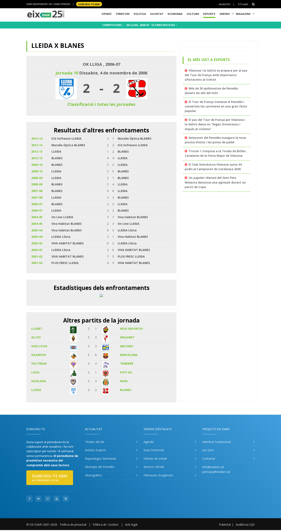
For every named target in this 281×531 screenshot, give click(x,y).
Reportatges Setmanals (100, 458)
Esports (209, 14)
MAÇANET (127, 337)
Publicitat (225, 524)
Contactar (208, 458)
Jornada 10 (67, 73)
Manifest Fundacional (216, 442)
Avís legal (131, 524)
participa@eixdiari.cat (216, 472)
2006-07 (36, 204)
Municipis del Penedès (99, 467)
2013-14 (36, 138)
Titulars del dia (94, 442)
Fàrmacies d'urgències (158, 475)
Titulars (243, 4)
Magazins (243, 14)
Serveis (224, 14)
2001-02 (36, 256)
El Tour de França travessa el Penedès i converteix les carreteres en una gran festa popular (216, 106)
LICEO (35, 372)
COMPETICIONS (112, 25)
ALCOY (36, 337)
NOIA (124, 381)
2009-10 (36, 165)
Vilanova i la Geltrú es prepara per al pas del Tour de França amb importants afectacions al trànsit (216, 75)
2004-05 (36, 217)
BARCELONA (129, 355)
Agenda (149, 442)
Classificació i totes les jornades (101, 104)
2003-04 (36, 230)
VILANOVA (38, 355)
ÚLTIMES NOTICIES (163, 25)
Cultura (193, 14)
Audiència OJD (245, 524)
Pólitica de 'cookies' (106, 524)
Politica (140, 14)
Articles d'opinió (95, 450)
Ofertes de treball (155, 458)
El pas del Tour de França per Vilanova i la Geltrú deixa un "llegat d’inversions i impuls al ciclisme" (215, 124)
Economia (175, 14)
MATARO (126, 346)
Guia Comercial (154, 450)
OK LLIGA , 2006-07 (137, 25)
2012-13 (36, 151)
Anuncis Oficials (154, 467)
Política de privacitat (73, 524)
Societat (157, 14)
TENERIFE (127, 363)
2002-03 (36, 243)
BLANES (125, 390)
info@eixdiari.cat (213, 467)
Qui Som (208, 450)
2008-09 (36, 178)
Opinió (106, 14)
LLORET (36, 329)
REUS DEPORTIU (131, 329)
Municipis (224, 4)
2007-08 (36, 191)
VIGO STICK (39, 346)
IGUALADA (38, 381)
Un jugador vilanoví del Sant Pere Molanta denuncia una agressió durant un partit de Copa (215, 182)
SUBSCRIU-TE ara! (89, 4)
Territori (123, 14)
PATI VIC (126, 372)
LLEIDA (36, 390)
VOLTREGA (39, 363)
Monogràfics (93, 475)
